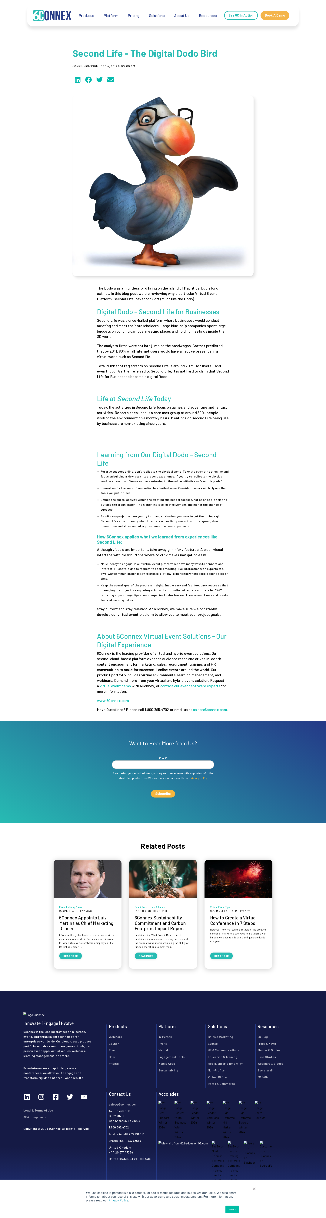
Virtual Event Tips (220, 907)
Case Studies (267, 1056)
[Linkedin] (27, 1097)
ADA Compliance (34, 1116)
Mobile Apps (166, 1063)
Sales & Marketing (220, 1036)
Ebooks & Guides (269, 1049)
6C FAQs (263, 1076)
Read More (70, 955)
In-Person (165, 1036)
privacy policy (199, 778)
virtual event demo (115, 686)
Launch (114, 1043)
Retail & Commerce (221, 1083)
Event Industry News (70, 907)
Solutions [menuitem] (157, 15)
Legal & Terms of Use (38, 1110)
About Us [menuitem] (181, 15)
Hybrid (163, 1043)
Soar (112, 1056)
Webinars (115, 1036)
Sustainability (168, 1070)
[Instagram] (41, 1097)
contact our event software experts (190, 686)
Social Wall (265, 1070)
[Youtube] (84, 1097)
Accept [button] (232, 1209)
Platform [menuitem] (111, 15)
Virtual (163, 1049)
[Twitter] (70, 1097)
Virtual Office (217, 1076)
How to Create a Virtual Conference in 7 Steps (233, 920)
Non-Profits (216, 1070)
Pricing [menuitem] (134, 15)
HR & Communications (223, 1049)
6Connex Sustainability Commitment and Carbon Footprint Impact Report (160, 923)
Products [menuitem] (86, 15)
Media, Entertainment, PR (225, 1063)
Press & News (267, 1043)
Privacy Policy (118, 1200)
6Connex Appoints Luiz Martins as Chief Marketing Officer (86, 923)
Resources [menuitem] (208, 15)
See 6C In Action (241, 15)
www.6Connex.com (113, 700)
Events (213, 1043)
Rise (112, 1049)
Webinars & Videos (270, 1063)
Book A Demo (275, 15)
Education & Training (222, 1056)
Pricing (114, 1063)
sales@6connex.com (210, 709)
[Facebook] (55, 1097)
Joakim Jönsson (85, 66)
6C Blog (263, 1036)
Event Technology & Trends (150, 907)
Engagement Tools (171, 1056)
